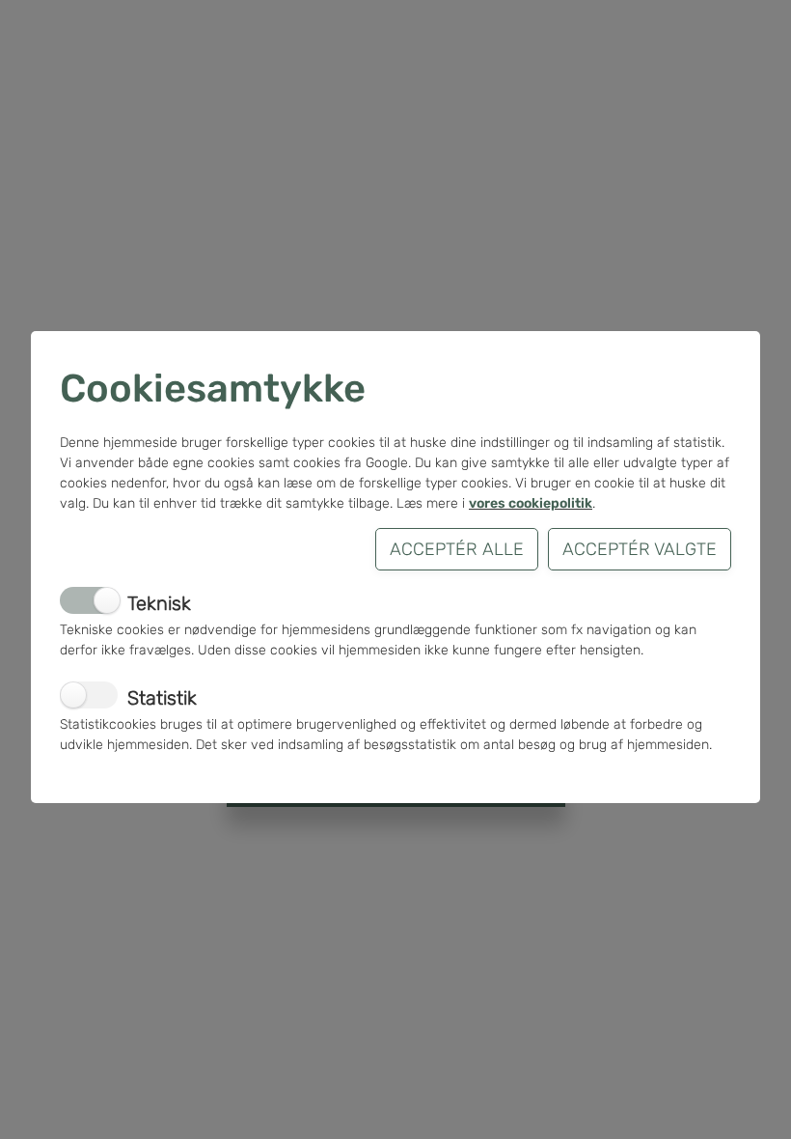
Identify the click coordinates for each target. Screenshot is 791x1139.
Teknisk (159, 603)
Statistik (162, 697)
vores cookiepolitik (530, 503)
